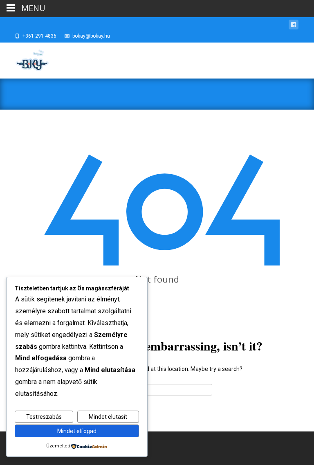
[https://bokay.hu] (25, 59)
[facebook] (293, 26)
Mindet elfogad (76, 431)
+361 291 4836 (39, 36)
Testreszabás (44, 416)
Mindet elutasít (108, 416)
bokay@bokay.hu (91, 36)
